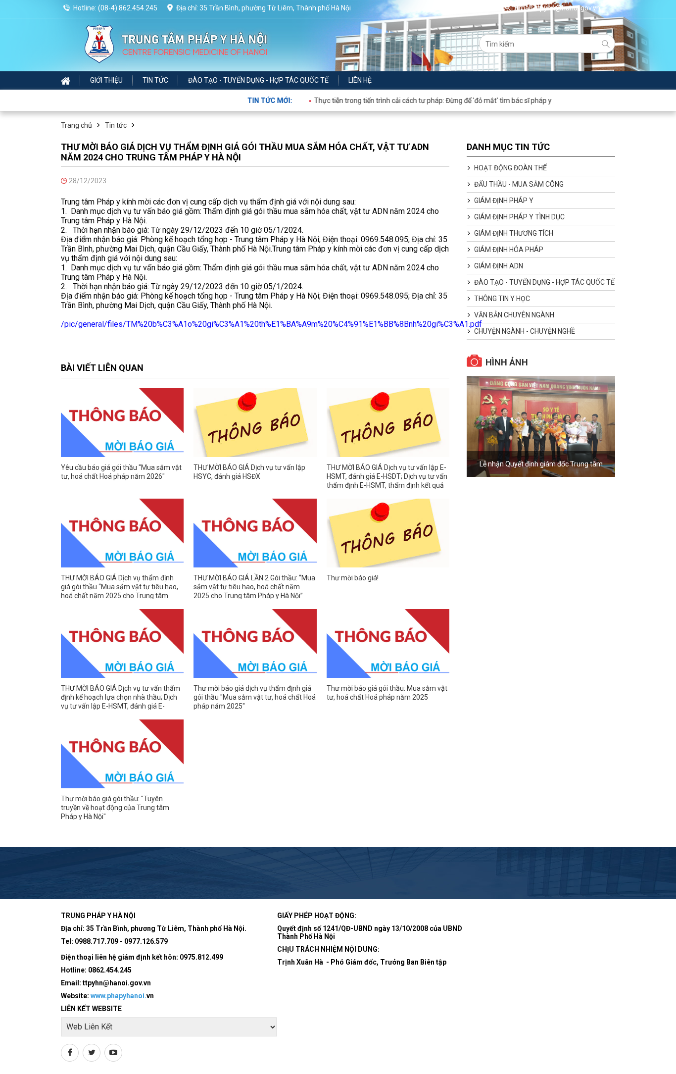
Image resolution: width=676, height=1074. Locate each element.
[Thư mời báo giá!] (388, 533)
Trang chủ (76, 125)
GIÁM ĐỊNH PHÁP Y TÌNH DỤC (519, 217)
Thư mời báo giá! (353, 578)
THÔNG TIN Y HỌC (502, 299)
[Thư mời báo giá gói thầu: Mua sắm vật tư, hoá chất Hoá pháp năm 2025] (388, 643)
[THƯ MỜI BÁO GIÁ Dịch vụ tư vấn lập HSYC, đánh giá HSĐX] (254, 422)
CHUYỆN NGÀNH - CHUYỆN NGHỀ (524, 331)
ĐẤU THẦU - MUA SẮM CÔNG (519, 184)
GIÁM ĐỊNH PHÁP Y (503, 201)
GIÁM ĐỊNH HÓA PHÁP (508, 250)
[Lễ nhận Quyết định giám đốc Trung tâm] (541, 426)
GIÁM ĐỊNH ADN (498, 266)
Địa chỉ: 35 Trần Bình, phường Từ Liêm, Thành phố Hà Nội (263, 8)
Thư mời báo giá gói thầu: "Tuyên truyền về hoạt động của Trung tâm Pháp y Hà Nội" (115, 807)
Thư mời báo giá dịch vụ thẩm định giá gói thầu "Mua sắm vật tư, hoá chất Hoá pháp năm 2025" (254, 697)
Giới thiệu (106, 80)
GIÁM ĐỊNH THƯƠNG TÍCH (513, 233)
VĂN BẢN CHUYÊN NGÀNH (514, 315)
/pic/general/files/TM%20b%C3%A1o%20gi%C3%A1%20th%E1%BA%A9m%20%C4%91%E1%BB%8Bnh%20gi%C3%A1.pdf (271, 324)
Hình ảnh (506, 362)
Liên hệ (360, 80)
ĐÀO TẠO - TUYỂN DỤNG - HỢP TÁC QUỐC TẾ (258, 80)
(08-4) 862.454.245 (127, 8)
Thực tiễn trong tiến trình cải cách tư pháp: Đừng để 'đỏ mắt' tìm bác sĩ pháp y (410, 100)
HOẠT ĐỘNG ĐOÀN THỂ (510, 168)
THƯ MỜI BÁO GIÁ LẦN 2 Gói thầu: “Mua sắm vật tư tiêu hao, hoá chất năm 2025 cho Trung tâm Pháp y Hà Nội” (254, 587)
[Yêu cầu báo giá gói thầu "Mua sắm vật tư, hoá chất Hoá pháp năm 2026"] (122, 422)
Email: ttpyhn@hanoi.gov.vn (557, 8)
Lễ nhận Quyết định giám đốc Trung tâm (541, 464)
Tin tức (155, 80)
